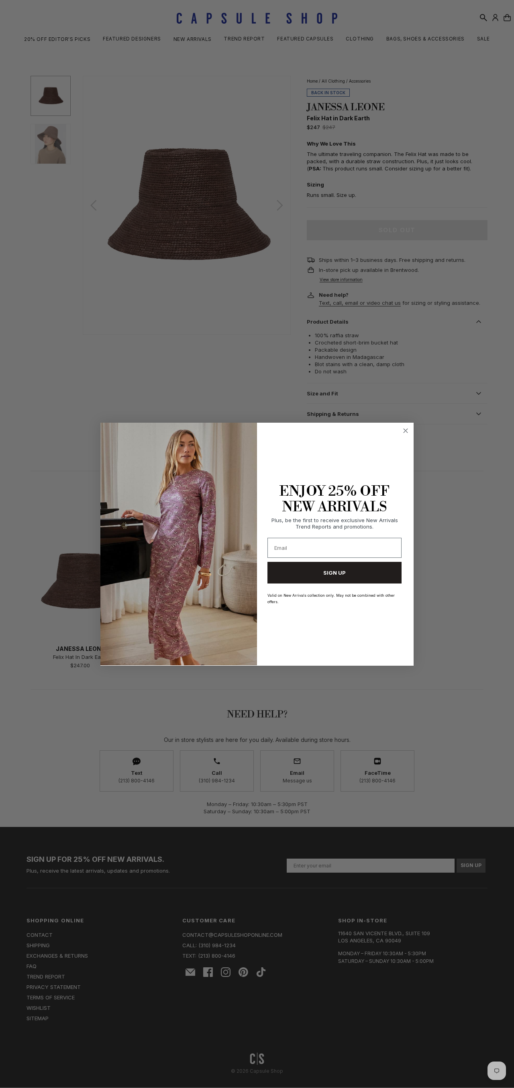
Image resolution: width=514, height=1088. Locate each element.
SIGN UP (334, 572)
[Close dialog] (405, 431)
